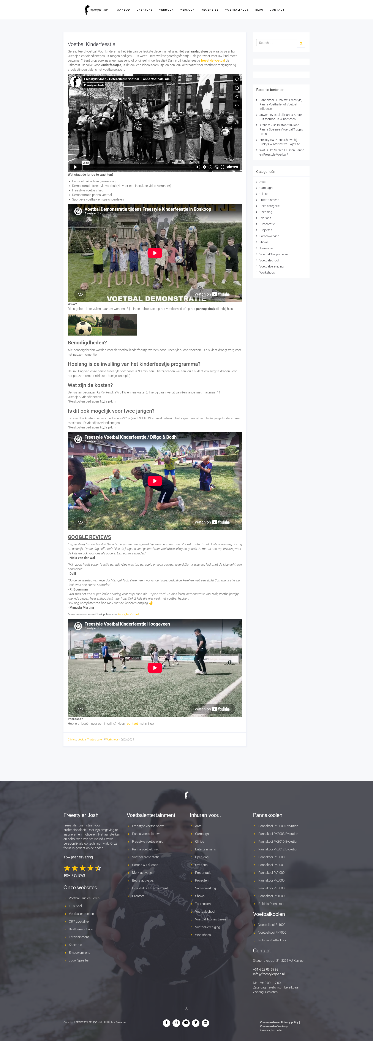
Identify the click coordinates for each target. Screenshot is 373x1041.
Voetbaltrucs (237, 9)
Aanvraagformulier (271, 1030)
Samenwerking (269, 236)
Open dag (265, 212)
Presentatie (267, 224)
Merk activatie (142, 873)
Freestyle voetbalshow (148, 826)
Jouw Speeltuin (79, 960)
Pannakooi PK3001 (271, 865)
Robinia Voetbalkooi (272, 940)
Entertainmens (269, 200)
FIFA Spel (75, 906)
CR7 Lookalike (79, 921)
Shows (264, 242)
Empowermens (79, 953)
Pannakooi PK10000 (272, 896)
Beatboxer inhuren (81, 929)
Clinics (72, 739)
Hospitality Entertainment (150, 888)
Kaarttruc (75, 945)
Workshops (112, 739)
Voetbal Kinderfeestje (91, 44)
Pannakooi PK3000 (271, 857)
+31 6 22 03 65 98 (265, 969)
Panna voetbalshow (146, 834)
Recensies (210, 9)
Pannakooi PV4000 (271, 873)
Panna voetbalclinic (145, 849)
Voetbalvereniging (271, 266)
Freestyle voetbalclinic (147, 842)
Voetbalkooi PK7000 (272, 932)
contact (132, 724)
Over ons (265, 218)
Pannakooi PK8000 (271, 888)
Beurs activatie (142, 880)
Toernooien (266, 248)
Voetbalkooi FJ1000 (271, 925)
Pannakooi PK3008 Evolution (278, 834)
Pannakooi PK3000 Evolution (278, 826)
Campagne (266, 187)
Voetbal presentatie (146, 857)
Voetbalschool (269, 260)
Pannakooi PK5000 (271, 880)
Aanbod (123, 9)
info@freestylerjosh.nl (269, 974)
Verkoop (187, 9)
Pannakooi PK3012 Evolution (278, 849)
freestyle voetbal (213, 60)
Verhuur (166, 9)
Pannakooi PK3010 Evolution (278, 842)
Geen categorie (269, 206)
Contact (277, 9)
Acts (262, 181)
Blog (259, 9)
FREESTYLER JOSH (88, 1022)
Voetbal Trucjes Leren (90, 739)
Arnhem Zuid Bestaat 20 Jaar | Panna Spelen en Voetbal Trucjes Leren (281, 129)
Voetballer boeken (81, 914)
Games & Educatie (145, 865)
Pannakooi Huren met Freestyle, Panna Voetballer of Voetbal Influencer (280, 104)
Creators (145, 9)
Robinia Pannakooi (271, 904)
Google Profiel (128, 614)
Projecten (265, 230)
